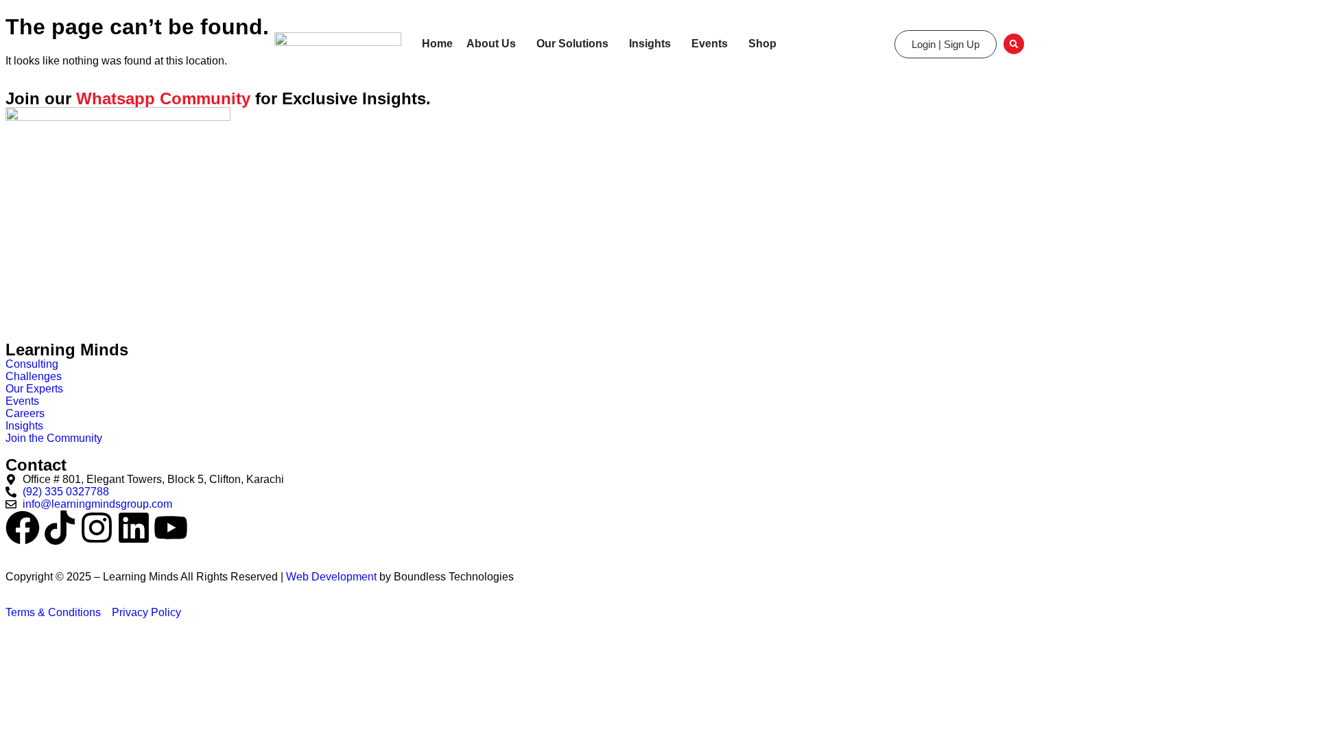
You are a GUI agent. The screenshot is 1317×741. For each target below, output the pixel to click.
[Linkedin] (134, 527)
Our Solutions (572, 43)
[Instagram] (97, 527)
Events (709, 43)
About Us (491, 43)
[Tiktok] (60, 527)
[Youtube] (171, 527)
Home (437, 43)
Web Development (331, 577)
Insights (650, 43)
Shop (762, 43)
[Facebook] (22, 527)
